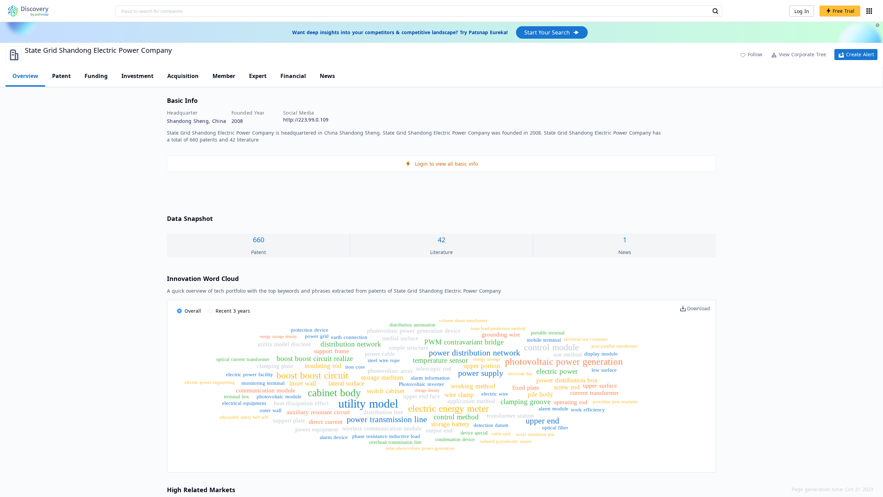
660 (258, 239)
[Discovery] (28, 11)
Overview (25, 76)
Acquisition (183, 76)
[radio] (189, 311)
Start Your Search (547, 32)
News (327, 76)
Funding (96, 76)
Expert (258, 76)
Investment (137, 76)
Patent (61, 76)
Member (223, 76)
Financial (293, 76)
